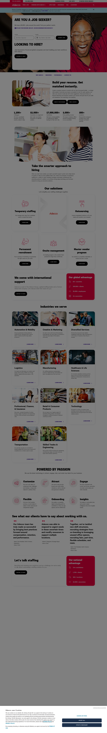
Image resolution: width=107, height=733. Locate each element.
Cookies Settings (82, 715)
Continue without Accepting (99, 707)
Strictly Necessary (82, 725)
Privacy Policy (10, 723)
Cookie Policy (47, 721)
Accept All (82, 720)
